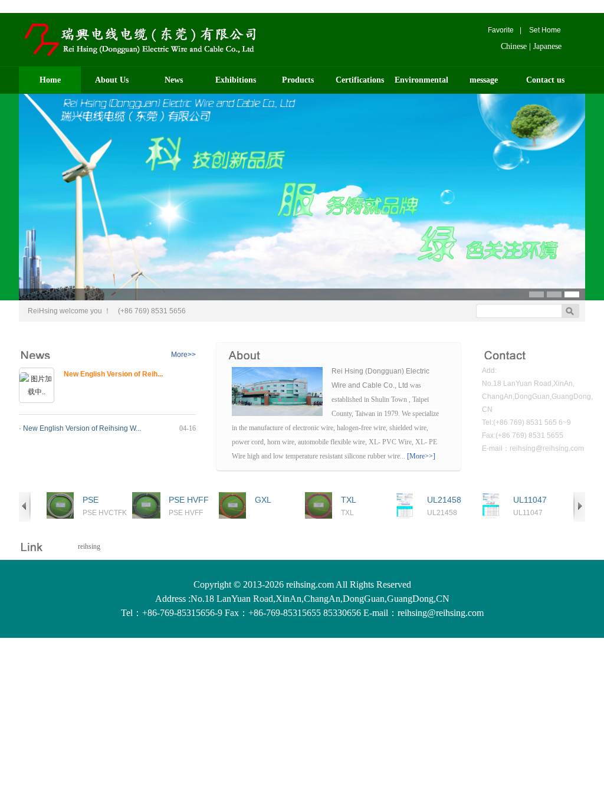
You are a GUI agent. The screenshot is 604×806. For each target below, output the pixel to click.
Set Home (545, 30)
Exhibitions (235, 80)
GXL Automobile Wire (276, 500)
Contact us (545, 80)
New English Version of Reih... (113, 374)
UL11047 (530, 499)
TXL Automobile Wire (362, 500)
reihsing (89, 546)
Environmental (421, 80)
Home (50, 80)
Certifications (360, 80)
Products (298, 80)
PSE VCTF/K (97, 500)
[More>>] (421, 456)
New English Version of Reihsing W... (82, 428)
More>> (183, 354)
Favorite (501, 30)
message (484, 80)
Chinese (514, 46)
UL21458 (444, 499)
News (174, 80)
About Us (112, 80)
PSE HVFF (189, 499)
